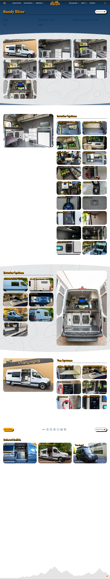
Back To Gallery (8, 429)
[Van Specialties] (55, 3)
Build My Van (17, 3)
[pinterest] (55, 429)
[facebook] (48, 429)
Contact (92, 3)
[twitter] (51, 429)
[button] (4, 3)
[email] (65, 429)
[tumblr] (58, 429)
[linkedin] (62, 429)
